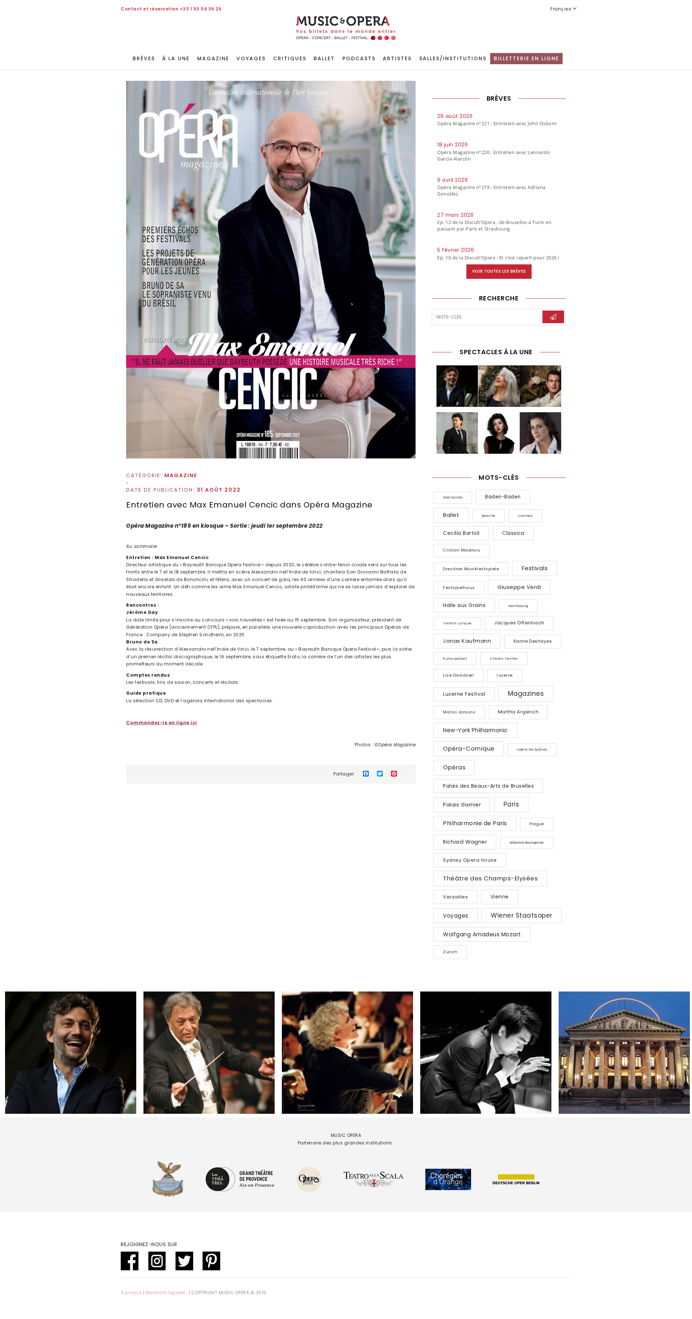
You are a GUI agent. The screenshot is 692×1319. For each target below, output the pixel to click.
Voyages (251, 58)
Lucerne (505, 675)
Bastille (489, 516)
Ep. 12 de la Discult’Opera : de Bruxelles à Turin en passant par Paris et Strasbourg (494, 225)
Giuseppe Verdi (519, 587)
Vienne (500, 896)
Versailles (455, 896)
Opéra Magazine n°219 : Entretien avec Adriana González (491, 190)
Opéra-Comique (468, 748)
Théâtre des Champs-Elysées (490, 878)
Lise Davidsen (458, 675)
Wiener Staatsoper (522, 915)
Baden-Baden (503, 496)
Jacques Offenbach (519, 623)
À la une (176, 58)
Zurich (450, 952)
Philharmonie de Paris (475, 823)
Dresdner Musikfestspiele (471, 569)
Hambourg (518, 605)
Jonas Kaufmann (467, 641)
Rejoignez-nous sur (149, 1244)
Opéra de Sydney (532, 749)
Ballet (324, 58)
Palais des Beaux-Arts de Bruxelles (488, 786)
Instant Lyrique (457, 623)
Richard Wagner (465, 841)
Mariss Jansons (459, 712)
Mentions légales (166, 1292)
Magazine (213, 58)
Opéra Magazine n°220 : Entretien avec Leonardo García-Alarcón (493, 155)
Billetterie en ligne (526, 58)
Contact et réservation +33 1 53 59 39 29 (171, 9)
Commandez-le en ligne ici (161, 723)
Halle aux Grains (464, 605)
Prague (536, 824)
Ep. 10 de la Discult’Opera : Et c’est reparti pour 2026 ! (498, 257)
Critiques (289, 58)
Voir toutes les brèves (499, 271)
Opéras (454, 767)
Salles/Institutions (453, 58)
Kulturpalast (455, 658)
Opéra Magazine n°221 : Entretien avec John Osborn (497, 123)
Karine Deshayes (533, 641)
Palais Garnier (462, 804)
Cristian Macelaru (461, 550)
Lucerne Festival (464, 694)
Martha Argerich (518, 712)
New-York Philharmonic (475, 730)
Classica (513, 533)
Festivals (535, 568)
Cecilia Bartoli (461, 533)
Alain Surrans (453, 498)
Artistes (397, 58)
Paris (511, 804)
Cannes (525, 515)
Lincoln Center (504, 658)
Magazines (526, 693)
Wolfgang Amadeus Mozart (482, 934)
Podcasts (359, 58)
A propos (131, 1292)
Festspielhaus (459, 587)
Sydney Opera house (470, 860)
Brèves (144, 58)
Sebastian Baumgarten (527, 843)
